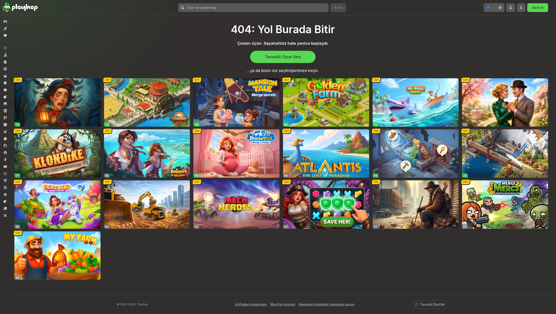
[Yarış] (5, 201)
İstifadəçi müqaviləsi (251, 304)
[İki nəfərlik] (5, 215)
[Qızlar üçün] (5, 145)
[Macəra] (5, 131)
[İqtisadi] (5, 110)
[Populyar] (5, 35)
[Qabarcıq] (5, 180)
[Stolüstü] (5, 187)
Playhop (143, 304)
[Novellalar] (5, 173)
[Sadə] (5, 89)
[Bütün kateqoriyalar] (5, 47)
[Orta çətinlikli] (5, 68)
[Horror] (5, 61)
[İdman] (5, 208)
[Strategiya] (5, 103)
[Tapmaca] (5, 82)
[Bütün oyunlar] (5, 21)
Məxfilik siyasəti (282, 304)
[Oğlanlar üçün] (5, 124)
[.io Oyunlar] (5, 152)
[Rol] (5, 75)
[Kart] (5, 138)
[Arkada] (5, 159)
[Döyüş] (5, 96)
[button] (494, 7)
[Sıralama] (5, 117)
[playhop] (20, 8)
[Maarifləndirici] (5, 166)
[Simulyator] (5, 54)
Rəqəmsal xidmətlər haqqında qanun (327, 304)
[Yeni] (5, 28)
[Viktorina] (5, 194)
